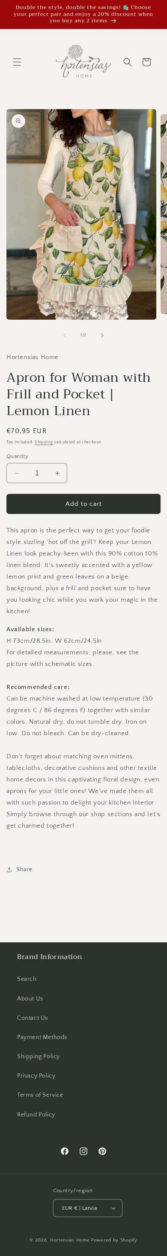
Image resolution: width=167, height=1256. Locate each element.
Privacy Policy (36, 1075)
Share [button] (24, 869)
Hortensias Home (70, 1240)
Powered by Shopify (114, 1240)
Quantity (17, 456)
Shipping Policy (38, 1056)
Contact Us (32, 1018)
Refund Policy (36, 1114)
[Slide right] (102, 335)
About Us (30, 998)
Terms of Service (40, 1095)
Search (27, 979)
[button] (17, 62)
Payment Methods (42, 1037)
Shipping (44, 442)
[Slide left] (64, 335)
